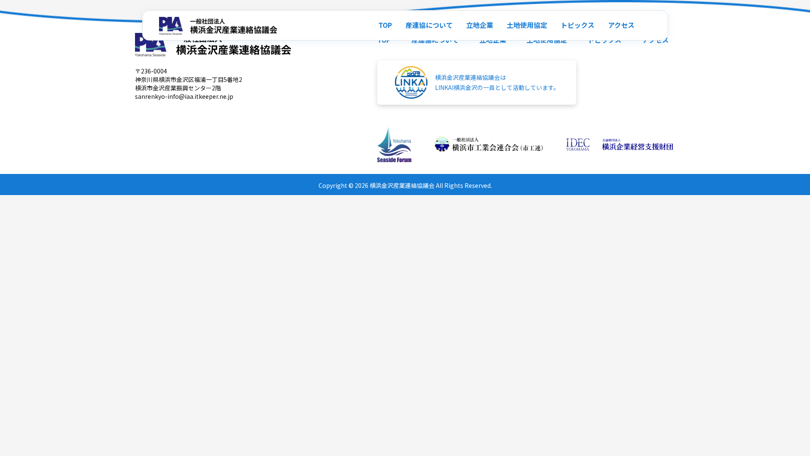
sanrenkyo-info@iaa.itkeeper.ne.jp (184, 96)
